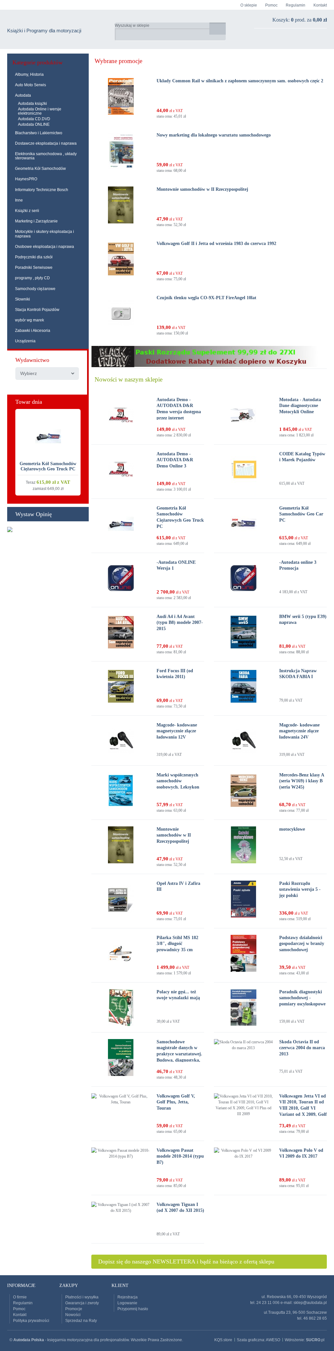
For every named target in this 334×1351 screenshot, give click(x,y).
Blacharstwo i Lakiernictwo (38, 133)
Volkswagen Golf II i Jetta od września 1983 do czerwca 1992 (216, 243)
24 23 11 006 (268, 1302)
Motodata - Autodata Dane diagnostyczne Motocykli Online (300, 405)
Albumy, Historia (29, 74)
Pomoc (271, 5)
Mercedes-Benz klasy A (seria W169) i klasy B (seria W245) (301, 781)
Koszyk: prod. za (299, 20)
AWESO (273, 1340)
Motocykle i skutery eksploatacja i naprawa (44, 233)
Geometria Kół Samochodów (40, 168)
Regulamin (295, 5)
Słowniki (22, 299)
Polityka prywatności (31, 1320)
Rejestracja (127, 1297)
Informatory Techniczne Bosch (41, 189)
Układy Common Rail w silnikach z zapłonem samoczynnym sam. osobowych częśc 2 (240, 80)
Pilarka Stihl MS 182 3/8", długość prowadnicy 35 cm (177, 943)
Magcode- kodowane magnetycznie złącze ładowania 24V (299, 731)
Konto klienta (300, 38)
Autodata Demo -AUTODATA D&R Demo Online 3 (175, 459)
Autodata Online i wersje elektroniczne (39, 111)
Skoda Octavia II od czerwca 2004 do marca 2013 (302, 1047)
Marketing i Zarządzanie (36, 221)
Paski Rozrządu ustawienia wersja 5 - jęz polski (300, 889)
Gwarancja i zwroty (82, 1303)
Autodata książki (32, 103)
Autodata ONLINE (34, 124)
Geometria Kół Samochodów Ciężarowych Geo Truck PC (48, 466)
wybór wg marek (29, 320)
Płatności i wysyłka (82, 1297)
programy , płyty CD (32, 278)
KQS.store (223, 1340)
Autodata (23, 95)
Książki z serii (27, 210)
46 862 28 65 (315, 1318)
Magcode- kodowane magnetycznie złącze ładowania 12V (177, 731)
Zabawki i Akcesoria (32, 330)
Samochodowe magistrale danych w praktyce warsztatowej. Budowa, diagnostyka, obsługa (179, 1054)
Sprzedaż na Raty (81, 1320)
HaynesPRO (26, 179)
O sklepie (248, 5)
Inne (19, 200)
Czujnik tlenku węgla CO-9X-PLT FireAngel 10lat (206, 297)
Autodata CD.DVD (34, 119)
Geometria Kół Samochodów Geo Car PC (301, 514)
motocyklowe (292, 829)
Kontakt (320, 5)
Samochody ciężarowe (35, 288)
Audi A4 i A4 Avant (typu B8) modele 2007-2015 (180, 622)
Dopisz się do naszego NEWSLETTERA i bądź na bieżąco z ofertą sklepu (186, 1261)
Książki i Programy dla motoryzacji (44, 30)
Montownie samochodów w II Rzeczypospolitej (202, 189)
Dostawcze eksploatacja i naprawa (46, 143)
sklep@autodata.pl (310, 1302)
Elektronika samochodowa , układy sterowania (46, 156)
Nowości (73, 1314)
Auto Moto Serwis (30, 85)
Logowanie (127, 1303)
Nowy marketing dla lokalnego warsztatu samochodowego (214, 135)
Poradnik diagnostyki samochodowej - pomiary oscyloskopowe (302, 997)
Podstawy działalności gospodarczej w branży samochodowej (301, 943)
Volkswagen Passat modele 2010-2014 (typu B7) (180, 1156)
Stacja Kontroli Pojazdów (37, 309)
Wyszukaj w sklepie (132, 25)
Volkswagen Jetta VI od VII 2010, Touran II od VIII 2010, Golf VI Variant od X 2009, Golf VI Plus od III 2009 (303, 1108)
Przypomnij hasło (132, 1309)
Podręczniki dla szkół (34, 257)
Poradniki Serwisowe (34, 267)
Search (217, 29)
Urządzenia (25, 341)
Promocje (73, 1309)
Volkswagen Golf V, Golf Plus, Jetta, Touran (176, 1102)
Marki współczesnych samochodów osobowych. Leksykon (178, 781)
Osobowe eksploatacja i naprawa (44, 246)
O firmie (20, 1297)
